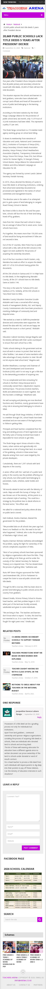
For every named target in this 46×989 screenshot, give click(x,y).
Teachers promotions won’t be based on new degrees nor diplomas (27, 656)
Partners (38, 985)
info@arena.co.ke (23, 981)
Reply (39, 717)
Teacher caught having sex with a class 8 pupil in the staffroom (25, 672)
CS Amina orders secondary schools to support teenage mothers (26, 640)
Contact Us (24, 985)
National (27, 48)
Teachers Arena (17, 646)
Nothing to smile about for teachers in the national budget (26, 688)
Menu (6, 15)
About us (11, 985)
